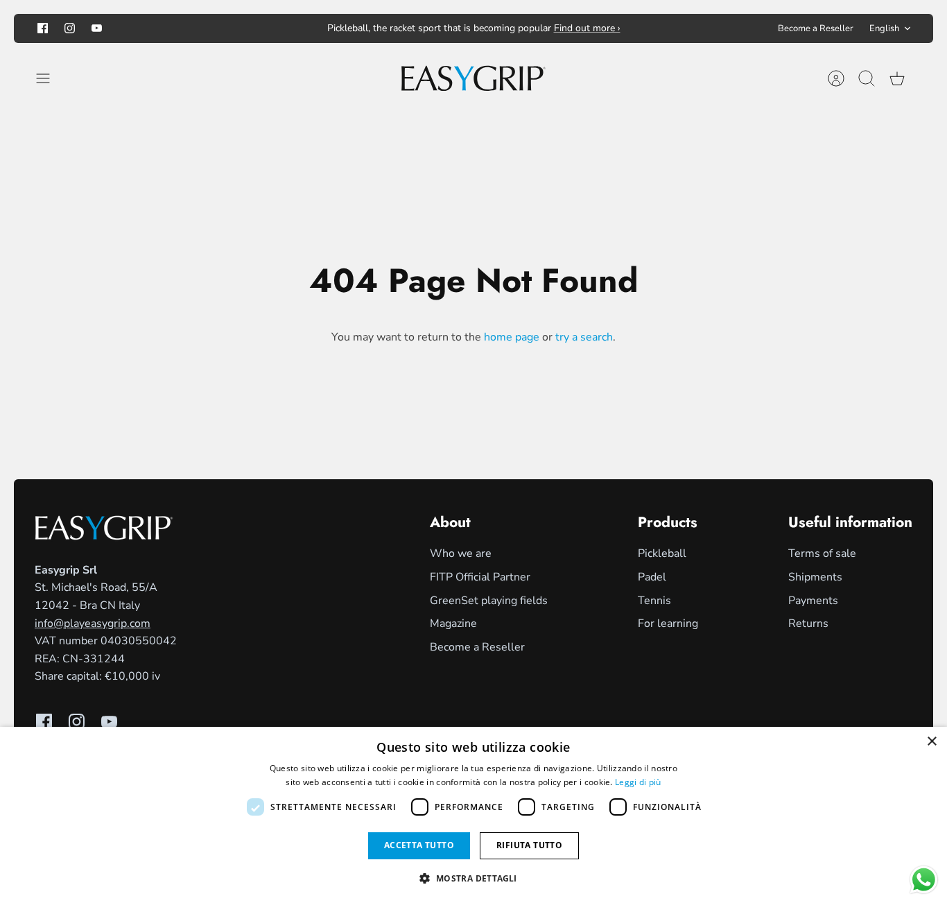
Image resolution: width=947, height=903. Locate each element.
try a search (584, 337)
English (884, 28)
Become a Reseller (815, 28)
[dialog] (473, 815)
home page (511, 337)
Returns (808, 623)
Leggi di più (638, 782)
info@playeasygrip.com (92, 623)
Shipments (815, 577)
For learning (668, 623)
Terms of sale (822, 553)
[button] (473, 878)
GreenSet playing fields (489, 600)
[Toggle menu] (50, 78)
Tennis (654, 600)
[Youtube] (96, 28)
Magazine (453, 623)
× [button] (931, 742)
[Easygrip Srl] (473, 78)
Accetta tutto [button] (419, 845)
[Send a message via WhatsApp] (923, 879)
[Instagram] (69, 28)
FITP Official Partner (480, 577)
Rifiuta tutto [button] (529, 845)
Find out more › (587, 28)
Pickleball (662, 553)
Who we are (461, 553)
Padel (652, 577)
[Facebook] (42, 28)
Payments (813, 600)
